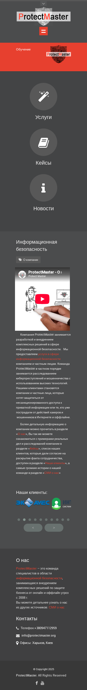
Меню (43, 31)
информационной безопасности (39, 578)
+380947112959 (45, 628)
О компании (30, 259)
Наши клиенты (55, 463)
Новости (43, 209)
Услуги (43, 117)
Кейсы (43, 163)
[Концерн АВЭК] (29, 506)
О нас (22, 434)
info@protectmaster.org (39, 635)
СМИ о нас (51, 472)
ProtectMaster (26, 568)
